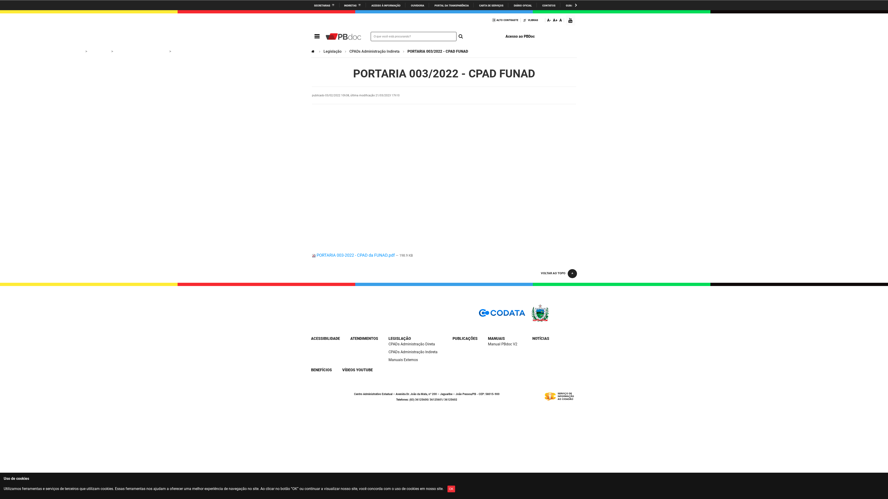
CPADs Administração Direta (411, 344)
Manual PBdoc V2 (502, 344)
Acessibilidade (325, 338)
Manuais (496, 338)
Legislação (333, 51)
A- (549, 20)
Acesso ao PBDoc (520, 36)
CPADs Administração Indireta (374, 51)
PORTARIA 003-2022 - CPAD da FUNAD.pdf (356, 255)
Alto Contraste (507, 20)
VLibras (533, 20)
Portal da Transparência (452, 5)
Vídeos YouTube (357, 370)
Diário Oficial (523, 5)
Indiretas (350, 5)
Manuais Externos (403, 360)
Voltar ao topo (553, 273)
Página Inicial (313, 51)
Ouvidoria (417, 5)
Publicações (465, 338)
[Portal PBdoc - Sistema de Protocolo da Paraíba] (343, 36)
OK (451, 489)
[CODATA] (502, 314)
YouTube (571, 21)
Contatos (548, 5)
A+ (555, 20)
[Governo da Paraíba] (554, 321)
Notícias (540, 338)
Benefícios (321, 370)
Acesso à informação (386, 5)
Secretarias (322, 5)
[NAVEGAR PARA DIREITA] (576, 5)
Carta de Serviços (491, 5)
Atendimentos (364, 338)
